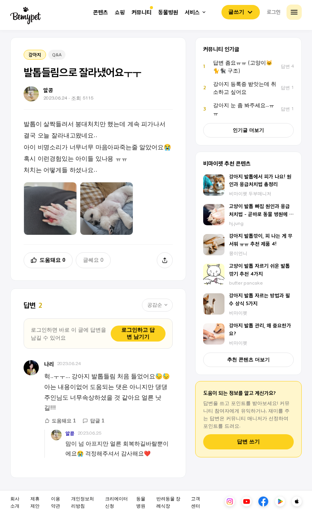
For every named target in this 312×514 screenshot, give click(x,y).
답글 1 (97, 421)
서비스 (192, 12)
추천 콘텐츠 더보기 (248, 359)
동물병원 (168, 12)
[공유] (165, 260)
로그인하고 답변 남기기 (138, 333)
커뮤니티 (141, 12)
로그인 (273, 11)
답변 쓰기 (248, 441)
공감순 (154, 305)
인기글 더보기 (248, 130)
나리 (49, 363)
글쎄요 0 (93, 260)
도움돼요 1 (64, 421)
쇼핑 (120, 12)
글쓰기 (236, 12)
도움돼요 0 (52, 260)
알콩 (70, 433)
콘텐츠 (100, 12)
